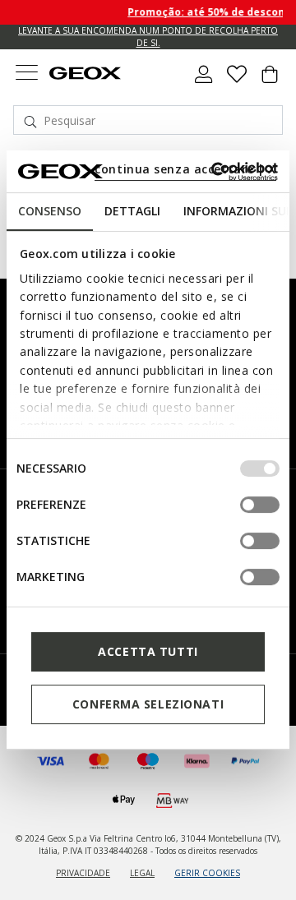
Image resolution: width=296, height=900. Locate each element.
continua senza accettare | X (185, 169)
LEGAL (142, 873)
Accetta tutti (147, 651)
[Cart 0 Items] (270, 80)
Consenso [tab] (49, 211)
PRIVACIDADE (83, 873)
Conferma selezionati (148, 704)
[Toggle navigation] (26, 74)
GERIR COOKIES (207, 873)
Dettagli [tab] (132, 211)
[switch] (260, 504)
